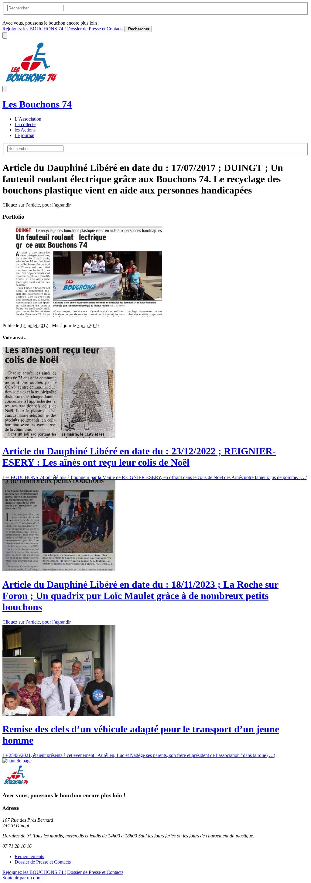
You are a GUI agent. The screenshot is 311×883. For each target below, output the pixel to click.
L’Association (28, 118)
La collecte (25, 124)
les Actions (25, 129)
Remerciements (29, 856)
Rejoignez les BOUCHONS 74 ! (34, 28)
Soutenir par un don (21, 877)
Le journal (24, 135)
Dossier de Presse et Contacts (95, 28)
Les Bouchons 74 (37, 104)
